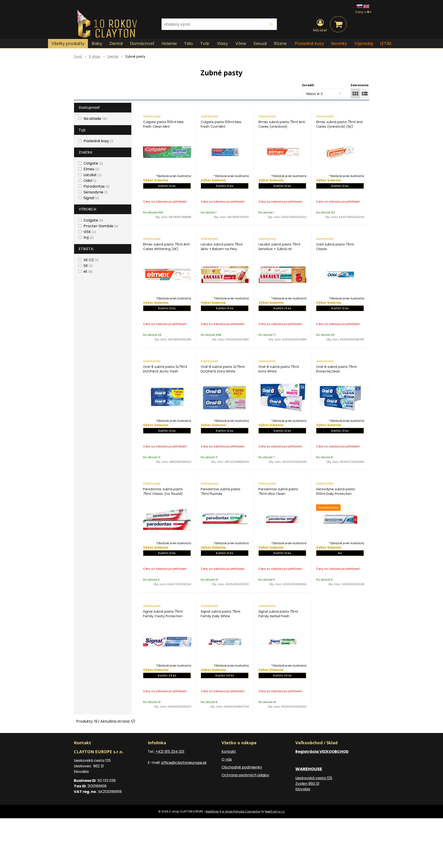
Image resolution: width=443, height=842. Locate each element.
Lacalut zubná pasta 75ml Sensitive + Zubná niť (279, 246)
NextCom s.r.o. (275, 811)
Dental (113, 56)
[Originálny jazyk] (359, 6)
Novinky (339, 43)
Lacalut (93, 174)
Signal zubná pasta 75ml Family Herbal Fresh (278, 613)
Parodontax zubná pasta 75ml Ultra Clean (278, 491)
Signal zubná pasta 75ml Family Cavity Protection (163, 613)
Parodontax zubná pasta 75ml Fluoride (220, 491)
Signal (91, 198)
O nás (227, 759)
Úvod (78, 56)
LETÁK (386, 43)
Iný (89, 237)
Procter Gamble (101, 226)
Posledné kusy (309, 43)
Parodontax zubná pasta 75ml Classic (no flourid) (163, 491)
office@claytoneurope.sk (184, 762)
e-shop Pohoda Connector (241, 811)
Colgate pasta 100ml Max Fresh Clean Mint (163, 124)
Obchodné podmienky (242, 767)
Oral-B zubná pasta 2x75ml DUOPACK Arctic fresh (165, 369)
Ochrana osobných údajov (245, 775)
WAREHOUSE (308, 769)
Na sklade (95, 118)
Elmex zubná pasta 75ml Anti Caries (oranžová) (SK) (339, 124)
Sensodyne (96, 192)
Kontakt (229, 751)
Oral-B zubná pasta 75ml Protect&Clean (336, 369)
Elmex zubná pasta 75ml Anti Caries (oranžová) (281, 124)
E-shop (94, 56)
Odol (90, 180)
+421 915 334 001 (170, 751)
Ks (340, 553)
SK (88, 265)
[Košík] (338, 24)
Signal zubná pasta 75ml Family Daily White (220, 613)
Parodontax (97, 186)
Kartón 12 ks (167, 186)
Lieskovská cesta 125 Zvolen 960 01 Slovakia (313, 783)
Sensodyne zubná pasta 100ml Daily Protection (335, 491)
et (88, 271)
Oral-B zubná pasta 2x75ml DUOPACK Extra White (223, 369)
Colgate (93, 163)
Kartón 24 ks (167, 675)
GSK (90, 231)
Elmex (91, 169)
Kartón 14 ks (224, 308)
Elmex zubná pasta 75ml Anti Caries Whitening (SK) (166, 246)
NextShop (212, 811)
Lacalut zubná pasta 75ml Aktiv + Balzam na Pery (221, 246)
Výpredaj (363, 43)
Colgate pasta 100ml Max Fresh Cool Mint (221, 124)
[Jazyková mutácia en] (366, 6)
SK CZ (91, 260)
